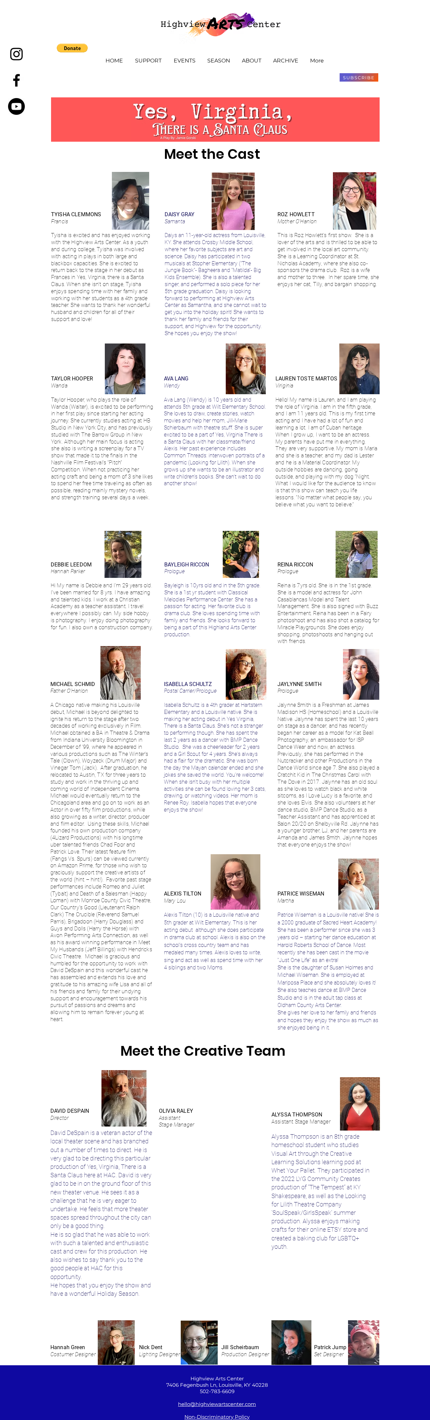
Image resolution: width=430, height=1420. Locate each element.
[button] (72, 48)
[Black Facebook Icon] (16, 80)
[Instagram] (16, 54)
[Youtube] (16, 106)
